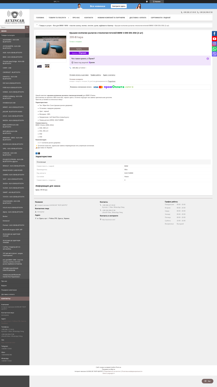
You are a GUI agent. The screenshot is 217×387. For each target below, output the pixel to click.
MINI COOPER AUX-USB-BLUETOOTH (11, 126)
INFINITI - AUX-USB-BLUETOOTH (13, 107)
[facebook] (37, 154)
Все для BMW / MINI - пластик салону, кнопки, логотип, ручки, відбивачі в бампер (83, 25)
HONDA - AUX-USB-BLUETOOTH (13, 92)
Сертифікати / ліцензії (160, 18)
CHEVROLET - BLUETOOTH (11, 72)
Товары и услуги (45, 25)
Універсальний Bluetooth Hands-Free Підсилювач (12, 276)
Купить (79, 49)
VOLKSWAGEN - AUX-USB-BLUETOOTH (11, 202)
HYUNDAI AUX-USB (9, 103)
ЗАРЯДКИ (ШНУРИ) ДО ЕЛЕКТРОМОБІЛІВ (10, 269)
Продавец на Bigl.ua (108, 369)
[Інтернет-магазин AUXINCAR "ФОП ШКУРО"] (15, 16)
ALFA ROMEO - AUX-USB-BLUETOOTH (11, 41)
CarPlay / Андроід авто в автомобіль (11, 248)
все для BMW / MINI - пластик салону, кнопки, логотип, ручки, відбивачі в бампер (13, 262)
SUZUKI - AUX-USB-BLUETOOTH (13, 188)
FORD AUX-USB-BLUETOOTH (12, 87)
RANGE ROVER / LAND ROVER (12, 170)
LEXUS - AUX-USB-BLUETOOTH (13, 116)
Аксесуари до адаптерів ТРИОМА (11, 241)
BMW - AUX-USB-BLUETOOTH (12, 57)
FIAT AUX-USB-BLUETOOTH (12, 83)
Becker (5, 216)
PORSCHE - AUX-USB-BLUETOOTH (10, 154)
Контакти (88, 18)
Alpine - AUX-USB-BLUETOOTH (13, 212)
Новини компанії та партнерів (111, 18)
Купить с (75, 53)
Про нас (4, 281)
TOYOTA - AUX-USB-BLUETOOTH (13, 197)
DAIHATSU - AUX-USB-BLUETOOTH (10, 78)
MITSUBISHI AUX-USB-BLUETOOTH (10, 132)
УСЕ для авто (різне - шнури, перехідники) (13, 254)
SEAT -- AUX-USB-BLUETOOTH (13, 179)
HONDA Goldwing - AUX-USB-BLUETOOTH (12, 97)
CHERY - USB (7, 68)
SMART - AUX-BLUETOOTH (11, 192)
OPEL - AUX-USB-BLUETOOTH (12, 148)
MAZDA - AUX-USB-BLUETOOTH (13, 120)
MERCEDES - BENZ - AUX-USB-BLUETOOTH (13, 139)
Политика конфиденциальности (132, 371)
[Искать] (27, 27)
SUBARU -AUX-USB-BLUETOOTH (13, 175)
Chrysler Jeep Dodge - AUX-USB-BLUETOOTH (14, 62)
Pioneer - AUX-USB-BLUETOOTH (13, 225)
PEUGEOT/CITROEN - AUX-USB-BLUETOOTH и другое (13, 160)
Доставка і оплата (7, 294)
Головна (40, 18)
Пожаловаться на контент (112, 371)
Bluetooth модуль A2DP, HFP (12, 230)
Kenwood (6, 221)
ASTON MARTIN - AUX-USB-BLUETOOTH (12, 47)
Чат (209, 381)
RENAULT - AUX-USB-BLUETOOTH (14, 166)
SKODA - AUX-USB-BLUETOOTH (13, 183)
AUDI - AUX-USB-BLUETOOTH (12, 53)
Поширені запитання (9, 290)
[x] (39, 154)
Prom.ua (118, 367)
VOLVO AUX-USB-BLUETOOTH (13, 207)
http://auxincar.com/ (8, 342)
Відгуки (4, 285)
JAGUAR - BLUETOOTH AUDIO (12, 112)
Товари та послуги (8, 35)
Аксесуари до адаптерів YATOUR (11, 235)
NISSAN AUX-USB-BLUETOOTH (13, 144)
